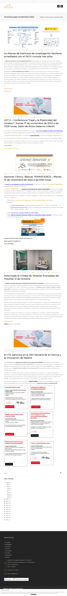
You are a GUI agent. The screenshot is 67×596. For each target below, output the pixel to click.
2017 (7, 515)
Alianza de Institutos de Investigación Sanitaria (18, 61)
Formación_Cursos (38, 350)
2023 (7, 503)
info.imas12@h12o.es (12, 573)
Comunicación (8, 555)
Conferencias (30, 350)
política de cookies (35, 593)
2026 (7, 482)
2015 (7, 519)
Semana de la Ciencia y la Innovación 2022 (47, 383)
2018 (7, 513)
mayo (8, 488)
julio (8, 484)
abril (8, 490)
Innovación (7, 546)
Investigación (8, 544)
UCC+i (16, 117)
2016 (7, 517)
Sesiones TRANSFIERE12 (21, 173)
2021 (7, 507)
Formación (7, 553)
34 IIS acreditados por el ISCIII (20, 71)
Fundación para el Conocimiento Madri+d (24, 364)
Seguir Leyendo (8, 88)
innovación (29, 272)
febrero (9, 495)
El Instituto (7, 542)
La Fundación (8, 551)
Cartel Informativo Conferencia (11, 148)
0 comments (9, 50)
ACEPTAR (33, 594)
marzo (8, 493)
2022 (7, 505)
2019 (7, 511)
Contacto (7, 557)
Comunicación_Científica (20, 272)
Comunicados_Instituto (20, 50)
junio (8, 486)
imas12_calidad (37, 50)
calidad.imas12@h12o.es (14, 241)
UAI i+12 (49, 366)
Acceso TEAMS (7, 145)
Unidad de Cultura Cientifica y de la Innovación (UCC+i (26, 368)
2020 (7, 509)
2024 (7, 501)
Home (42, 17)
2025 (7, 499)
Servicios (7, 548)
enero (8, 497)
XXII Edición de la (25, 362)
